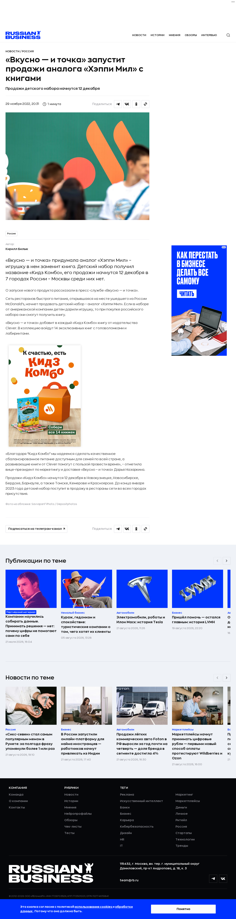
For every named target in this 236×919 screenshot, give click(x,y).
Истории (157, 35)
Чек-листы (72, 826)
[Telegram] (213, 879)
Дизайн (126, 833)
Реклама (127, 794)
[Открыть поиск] (228, 35)
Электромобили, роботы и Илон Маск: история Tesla (141, 620)
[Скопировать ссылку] (145, 104)
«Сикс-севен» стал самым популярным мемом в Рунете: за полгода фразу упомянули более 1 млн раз (30, 741)
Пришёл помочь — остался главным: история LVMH (196, 620)
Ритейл (181, 820)
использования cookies (94, 906)
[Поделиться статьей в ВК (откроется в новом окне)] (127, 104)
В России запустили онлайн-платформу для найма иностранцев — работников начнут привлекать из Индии (82, 744)
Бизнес (125, 813)
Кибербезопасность (136, 826)
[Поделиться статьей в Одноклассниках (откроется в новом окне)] (136, 104)
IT (121, 845)
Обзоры (191, 35)
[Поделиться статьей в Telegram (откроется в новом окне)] (118, 104)
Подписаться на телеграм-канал (35, 528)
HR (122, 839)
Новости (139, 35)
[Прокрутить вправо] (226, 561)
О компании (18, 801)
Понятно (183, 909)
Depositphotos (67, 504)
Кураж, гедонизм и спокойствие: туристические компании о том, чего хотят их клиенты (86, 624)
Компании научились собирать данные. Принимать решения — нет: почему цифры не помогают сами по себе (31, 626)
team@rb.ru (129, 880)
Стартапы (184, 833)
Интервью (209, 35)
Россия (28, 51)
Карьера (127, 820)
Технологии (185, 839)
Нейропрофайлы (78, 813)
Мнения (174, 35)
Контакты (17, 807)
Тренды (182, 845)
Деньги (181, 807)
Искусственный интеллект (141, 801)
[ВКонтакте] (223, 879)
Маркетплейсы (188, 801)
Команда (16, 794)
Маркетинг (184, 794)
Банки (125, 807)
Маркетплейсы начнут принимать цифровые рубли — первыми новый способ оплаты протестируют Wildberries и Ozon (197, 746)
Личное (182, 813)
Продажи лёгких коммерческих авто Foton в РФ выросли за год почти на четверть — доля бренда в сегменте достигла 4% (142, 744)
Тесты (69, 833)
